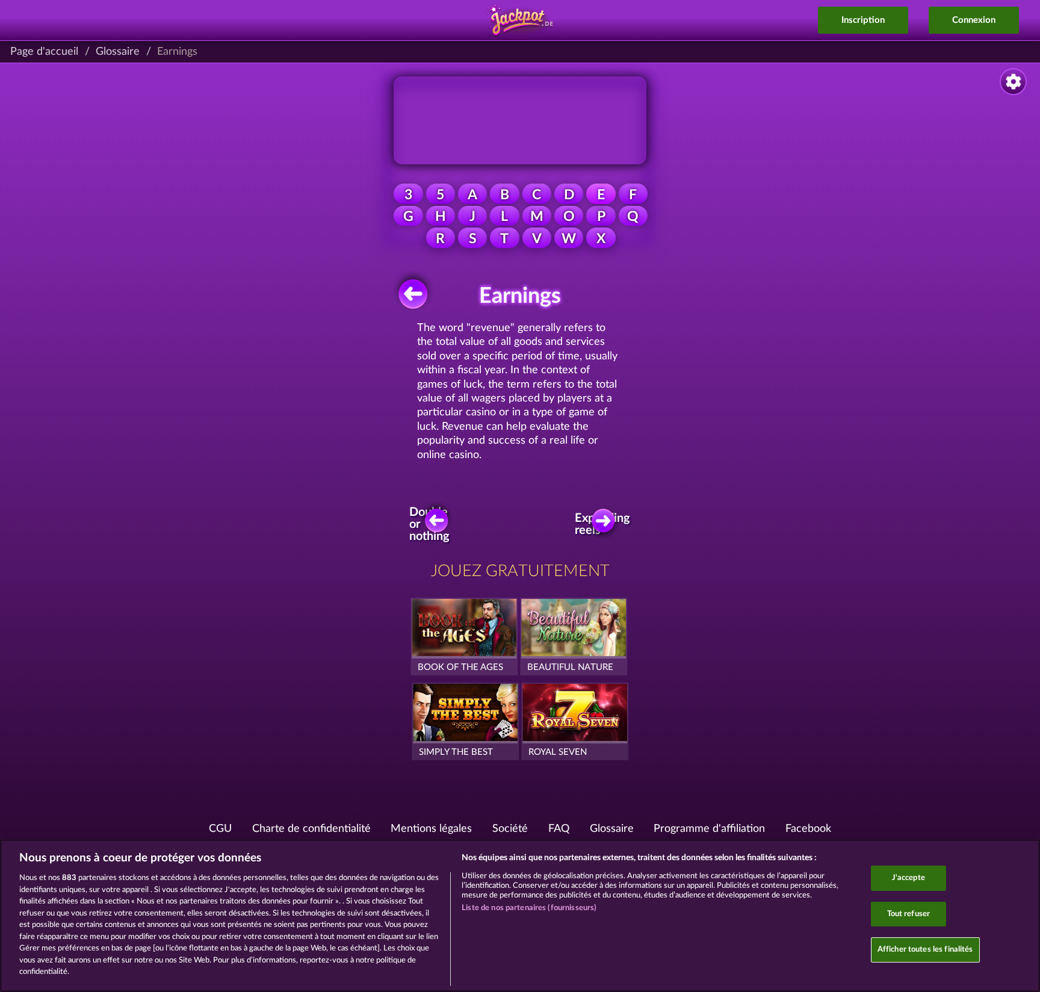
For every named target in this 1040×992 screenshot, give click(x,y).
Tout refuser (908, 914)
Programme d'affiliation (709, 828)
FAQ (558, 828)
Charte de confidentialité (311, 828)
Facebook (808, 828)
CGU (220, 828)
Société (510, 828)
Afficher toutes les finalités (925, 950)
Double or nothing (431, 524)
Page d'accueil (44, 51)
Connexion (973, 20)
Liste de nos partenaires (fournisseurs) (529, 908)
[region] (520, 915)
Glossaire (118, 51)
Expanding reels (606, 524)
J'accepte (908, 878)
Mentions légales (431, 828)
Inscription (863, 20)
